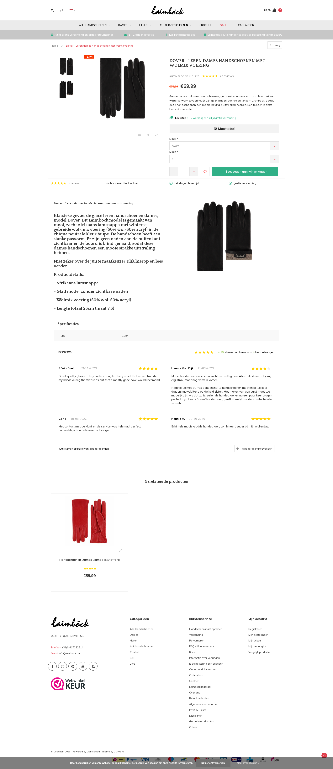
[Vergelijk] (61, 10)
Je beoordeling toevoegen (256, 448)
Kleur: (173, 138)
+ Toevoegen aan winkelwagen (245, 171)
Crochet (205, 25)
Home (54, 45)
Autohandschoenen (174, 25)
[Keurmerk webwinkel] (68, 683)
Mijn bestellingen (258, 634)
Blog (132, 663)
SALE (223, 25)
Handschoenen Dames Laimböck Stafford (89, 560)
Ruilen (193, 652)
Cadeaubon (246, 25)
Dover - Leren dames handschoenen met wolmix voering (100, 45)
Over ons (194, 692)
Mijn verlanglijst (257, 646)
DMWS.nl (119, 751)
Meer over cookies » (248, 763)
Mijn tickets (255, 640)
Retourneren (196, 640)
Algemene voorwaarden (203, 704)
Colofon (193, 727)
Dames (123, 25)
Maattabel (226, 128)
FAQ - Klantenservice (201, 646)
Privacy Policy (197, 709)
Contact (193, 681)
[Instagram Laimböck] (62, 666)
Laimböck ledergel (200, 686)
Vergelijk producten (259, 652)
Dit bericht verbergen (213, 763)
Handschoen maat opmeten (205, 628)
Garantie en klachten (201, 721)
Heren (143, 25)
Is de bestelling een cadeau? (206, 663)
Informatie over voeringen (204, 657)
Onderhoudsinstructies (202, 669)
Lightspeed (93, 751)
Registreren (255, 628)
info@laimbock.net (70, 653)
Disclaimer (195, 715)
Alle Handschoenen (93, 25)
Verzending (196, 634)
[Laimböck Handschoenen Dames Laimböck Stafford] (89, 520)
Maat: (173, 151)
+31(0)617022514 (72, 647)
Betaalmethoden (199, 698)
